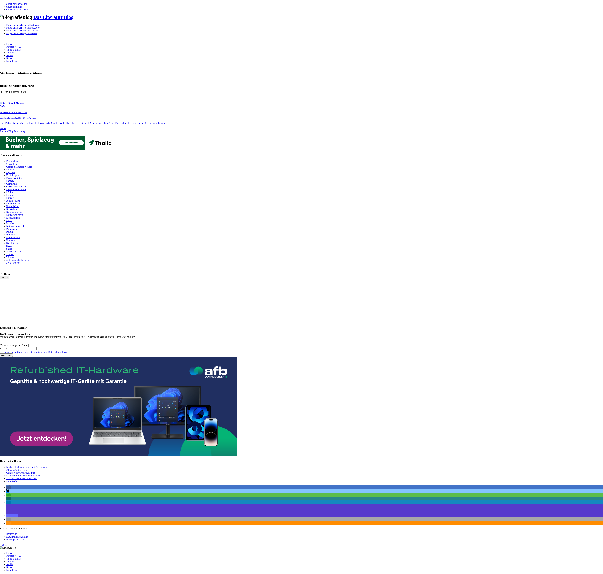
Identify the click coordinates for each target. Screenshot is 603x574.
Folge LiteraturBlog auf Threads (22, 30)
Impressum (11, 534)
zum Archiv (12, 481)
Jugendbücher (13, 200)
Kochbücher (12, 206)
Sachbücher (12, 243)
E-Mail (3, 348)
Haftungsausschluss (16, 539)
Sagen (9, 246)
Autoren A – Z (13, 47)
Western (10, 257)
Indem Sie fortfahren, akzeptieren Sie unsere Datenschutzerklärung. (37, 352)
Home (9, 44)
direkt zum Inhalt (14, 6)
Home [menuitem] (9, 553)
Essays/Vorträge (14, 178)
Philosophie (12, 229)
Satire (9, 248)
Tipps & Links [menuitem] (13, 558)
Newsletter (11, 61)
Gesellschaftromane (16, 186)
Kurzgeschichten (14, 214)
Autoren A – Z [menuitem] (13, 556)
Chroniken (11, 164)
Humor (9, 198)
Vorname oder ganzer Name (14, 345)
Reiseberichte (13, 237)
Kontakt (10, 58)
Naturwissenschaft (15, 226)
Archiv (9, 55)
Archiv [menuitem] (9, 564)
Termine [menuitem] (10, 561)
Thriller (10, 254)
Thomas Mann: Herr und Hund (21, 478)
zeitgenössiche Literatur (18, 260)
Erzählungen (12, 175)
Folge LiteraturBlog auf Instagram (23, 25)
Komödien (11, 209)
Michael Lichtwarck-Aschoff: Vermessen (26, 467)
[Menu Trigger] (6, 545)
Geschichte (11, 183)
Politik (9, 231)
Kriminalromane (14, 212)
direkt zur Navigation (16, 4)
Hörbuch (10, 192)
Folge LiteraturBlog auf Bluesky (22, 33)
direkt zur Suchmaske (17, 9)
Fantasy (10, 181)
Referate (10, 234)
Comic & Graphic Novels (19, 166)
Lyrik (9, 220)
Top (2, 545)
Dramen (10, 169)
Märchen (10, 223)
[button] (8, 487)
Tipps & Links (13, 49)
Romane (10, 240)
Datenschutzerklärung (17, 536)
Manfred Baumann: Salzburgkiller (23, 475)
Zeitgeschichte (13, 263)
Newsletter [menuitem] (11, 570)
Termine (10, 52)
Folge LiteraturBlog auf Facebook (23, 27)
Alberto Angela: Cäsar (17, 470)
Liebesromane (13, 217)
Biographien (12, 161)
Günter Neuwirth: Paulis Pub (20, 472)
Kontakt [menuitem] (10, 567)
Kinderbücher (13, 203)
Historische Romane (16, 189)
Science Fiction (14, 251)
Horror (9, 195)
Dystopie (10, 172)
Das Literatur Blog (53, 17)
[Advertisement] (94, 301)
